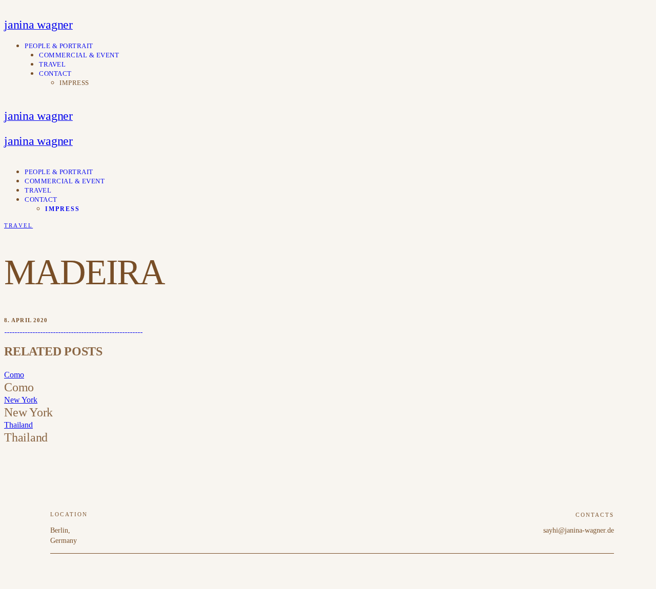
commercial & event (79, 55)
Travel (18, 225)
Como (14, 374)
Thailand (18, 424)
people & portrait (59, 46)
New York (20, 399)
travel (52, 64)
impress (74, 83)
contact (55, 73)
